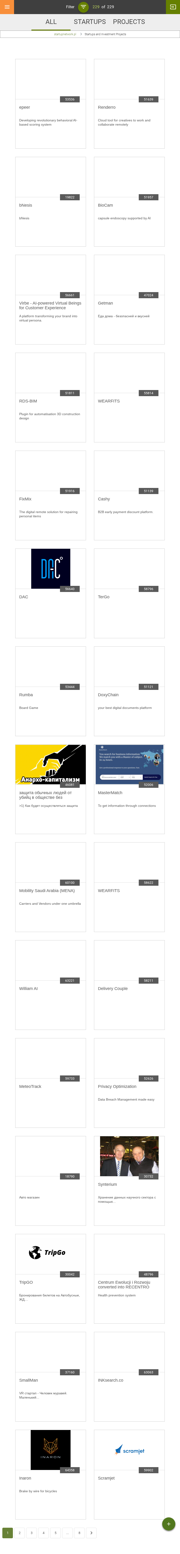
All (51, 22)
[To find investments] (168, 1524)
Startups (90, 22)
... (67, 1533)
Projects (129, 22)
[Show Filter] (83, 7)
